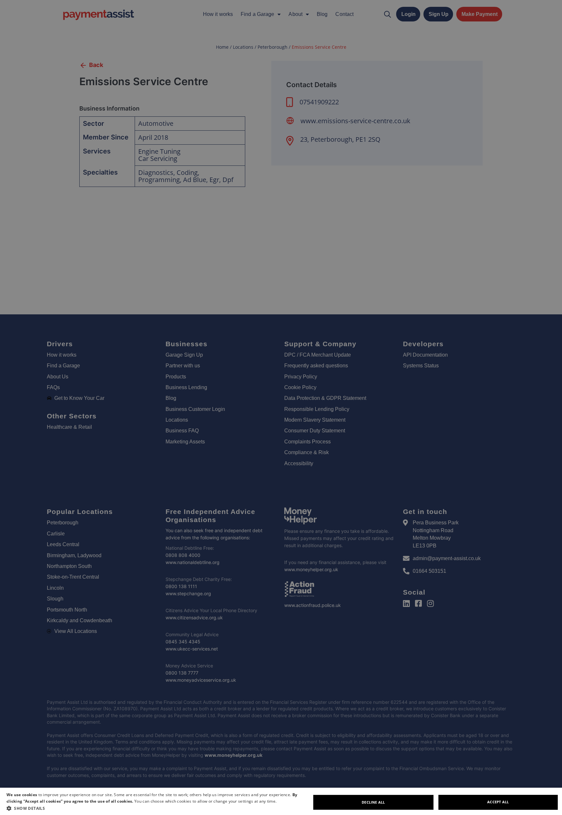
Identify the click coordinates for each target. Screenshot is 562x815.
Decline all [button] (373, 802)
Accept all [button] (498, 801)
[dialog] (281, 801)
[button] (159, 808)
